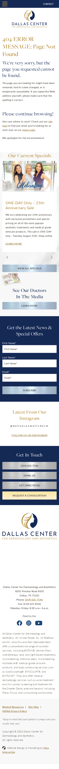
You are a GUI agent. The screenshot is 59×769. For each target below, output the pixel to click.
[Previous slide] (7, 257)
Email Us (29, 475)
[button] (5, 4)
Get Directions (29, 485)
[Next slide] (51, 257)
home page (28, 130)
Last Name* (9, 357)
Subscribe (29, 390)
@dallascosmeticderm (29, 426)
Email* (6, 372)
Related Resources (13, 707)
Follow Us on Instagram (29, 435)
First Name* (9, 343)
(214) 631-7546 (34, 599)
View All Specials (29, 268)
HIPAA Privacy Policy (14, 711)
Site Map (33, 707)
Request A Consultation (29, 495)
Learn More (29, 305)
